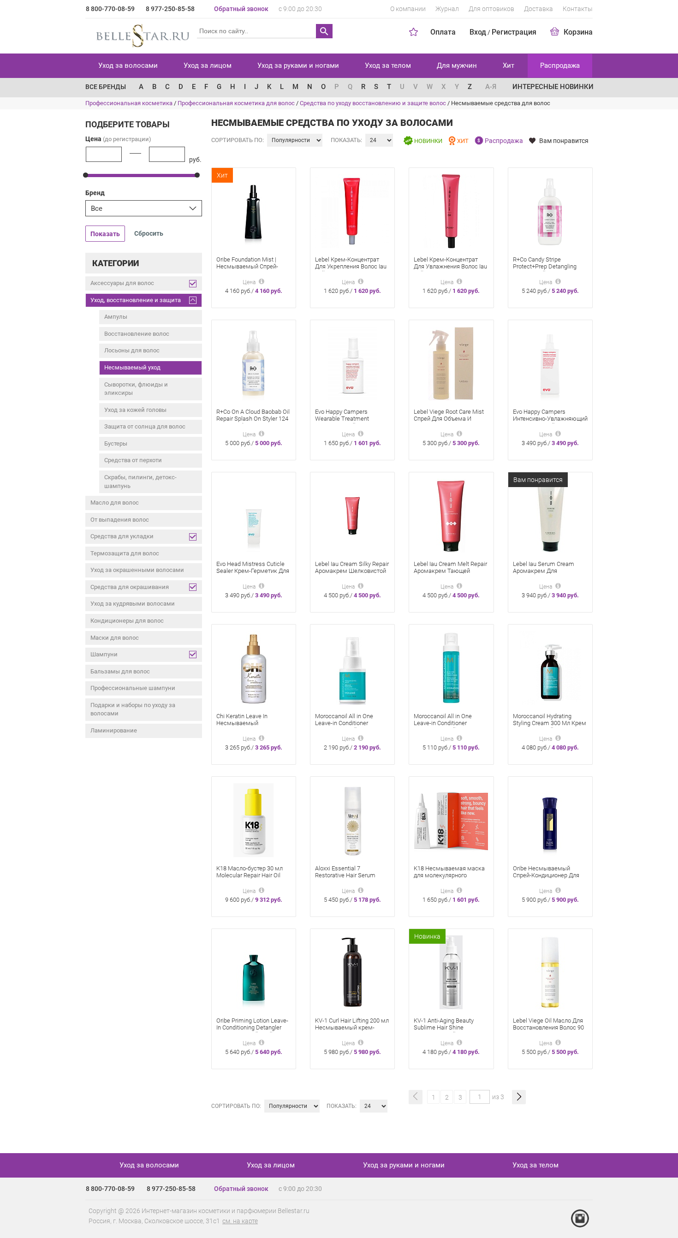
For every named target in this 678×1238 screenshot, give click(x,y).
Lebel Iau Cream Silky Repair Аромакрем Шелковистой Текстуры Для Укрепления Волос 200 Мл (352, 574)
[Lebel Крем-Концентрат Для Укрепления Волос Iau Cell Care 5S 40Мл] (352, 210)
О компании (408, 8)
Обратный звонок (241, 8)
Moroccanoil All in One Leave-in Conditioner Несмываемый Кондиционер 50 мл (344, 726)
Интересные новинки (553, 87)
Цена (118, 139)
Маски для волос (114, 637)
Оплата (443, 32)
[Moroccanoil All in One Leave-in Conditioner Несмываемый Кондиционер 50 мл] (352, 667)
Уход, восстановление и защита (135, 300)
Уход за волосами (128, 65)
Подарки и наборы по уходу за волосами (132, 709)
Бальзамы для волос (120, 671)
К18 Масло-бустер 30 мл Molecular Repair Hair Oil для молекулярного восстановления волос (249, 879)
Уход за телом (388, 65)
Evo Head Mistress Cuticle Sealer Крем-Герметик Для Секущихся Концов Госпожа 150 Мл (252, 574)
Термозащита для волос (124, 553)
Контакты (578, 8)
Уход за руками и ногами (298, 65)
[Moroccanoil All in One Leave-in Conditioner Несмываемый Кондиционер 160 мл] (451, 667)
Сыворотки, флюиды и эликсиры (136, 389)
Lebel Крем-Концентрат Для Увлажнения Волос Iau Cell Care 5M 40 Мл (450, 266)
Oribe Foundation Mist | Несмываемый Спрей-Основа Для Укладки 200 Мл (250, 270)
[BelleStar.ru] (140, 34)
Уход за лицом (208, 65)
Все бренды (105, 86)
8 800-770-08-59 (110, 8)
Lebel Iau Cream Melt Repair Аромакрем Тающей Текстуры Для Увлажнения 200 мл (451, 574)
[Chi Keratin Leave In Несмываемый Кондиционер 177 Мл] (254, 667)
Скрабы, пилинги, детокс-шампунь (140, 481)
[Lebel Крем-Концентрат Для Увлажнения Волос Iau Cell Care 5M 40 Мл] (451, 210)
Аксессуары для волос (122, 283)
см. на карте (240, 1221)
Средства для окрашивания (129, 586)
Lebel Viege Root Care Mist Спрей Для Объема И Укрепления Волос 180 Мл (449, 418)
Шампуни (104, 654)
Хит (508, 65)
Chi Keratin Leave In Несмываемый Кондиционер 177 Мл (244, 723)
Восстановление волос (136, 333)
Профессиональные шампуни (132, 687)
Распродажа (560, 65)
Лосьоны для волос (132, 350)
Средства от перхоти (133, 460)
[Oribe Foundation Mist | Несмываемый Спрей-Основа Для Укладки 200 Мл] (253, 210)
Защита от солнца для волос (144, 426)
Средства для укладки (122, 536)
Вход (478, 32)
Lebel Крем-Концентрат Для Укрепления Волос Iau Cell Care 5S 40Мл (351, 266)
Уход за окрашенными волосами (137, 569)
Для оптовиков (491, 8)
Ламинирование (113, 730)
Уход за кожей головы (135, 409)
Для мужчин (457, 65)
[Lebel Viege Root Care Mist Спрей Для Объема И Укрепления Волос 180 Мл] (451, 362)
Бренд (95, 192)
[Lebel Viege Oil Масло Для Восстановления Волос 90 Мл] (550, 971)
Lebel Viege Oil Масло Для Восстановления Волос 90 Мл (548, 1027)
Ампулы (115, 316)
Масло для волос (114, 502)
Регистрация (514, 32)
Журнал (447, 8)
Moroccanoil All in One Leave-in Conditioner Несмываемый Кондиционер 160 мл (443, 726)
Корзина (578, 32)
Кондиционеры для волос (127, 620)
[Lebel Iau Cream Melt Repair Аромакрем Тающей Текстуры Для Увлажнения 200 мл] (451, 515)
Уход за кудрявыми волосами (132, 603)
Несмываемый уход (132, 367)
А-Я (490, 87)
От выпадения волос (119, 519)
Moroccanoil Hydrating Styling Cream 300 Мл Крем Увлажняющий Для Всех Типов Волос (549, 726)
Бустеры (115, 443)
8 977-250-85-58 (170, 8)
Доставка (538, 8)
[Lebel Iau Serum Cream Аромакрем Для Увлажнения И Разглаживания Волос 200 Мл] (550, 515)
